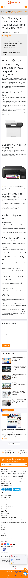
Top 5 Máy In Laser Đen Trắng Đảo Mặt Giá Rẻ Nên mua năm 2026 (18, 383)
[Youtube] (5, 538)
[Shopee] (2, 543)
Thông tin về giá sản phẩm (6, 495)
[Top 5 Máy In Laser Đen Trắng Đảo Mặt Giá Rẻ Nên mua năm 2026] (6, 386)
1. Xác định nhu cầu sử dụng (9, 38)
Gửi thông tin (6, 345)
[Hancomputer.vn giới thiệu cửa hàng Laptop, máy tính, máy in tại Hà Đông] (6, 360)
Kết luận (5, 54)
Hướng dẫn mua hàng (5, 513)
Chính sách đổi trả (4, 503)
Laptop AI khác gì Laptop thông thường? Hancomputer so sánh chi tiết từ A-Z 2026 (19, 375)
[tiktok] (14, 543)
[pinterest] (11, 538)
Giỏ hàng (3, 533)
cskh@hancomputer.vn (8, 485)
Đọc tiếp (4, 438)
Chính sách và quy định (5, 508)
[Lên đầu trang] (25, 566)
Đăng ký (2, 531)
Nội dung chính (7, 36)
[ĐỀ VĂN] (6, 403)
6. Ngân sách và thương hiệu (9, 50)
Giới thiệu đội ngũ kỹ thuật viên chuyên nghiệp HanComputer (13, 522)
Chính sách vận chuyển (6, 499)
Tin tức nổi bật (8, 353)
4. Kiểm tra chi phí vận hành (9, 45)
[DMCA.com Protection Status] (17, 489)
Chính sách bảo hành (5, 504)
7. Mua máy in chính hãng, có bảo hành (12, 52)
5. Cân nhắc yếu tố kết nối (9, 47)
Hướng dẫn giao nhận (5, 515)
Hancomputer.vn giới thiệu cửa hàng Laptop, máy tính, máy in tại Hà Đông (18, 358)
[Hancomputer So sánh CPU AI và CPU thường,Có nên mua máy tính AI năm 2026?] (6, 369)
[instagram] (14, 538)
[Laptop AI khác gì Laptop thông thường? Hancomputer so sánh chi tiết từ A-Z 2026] (6, 377)
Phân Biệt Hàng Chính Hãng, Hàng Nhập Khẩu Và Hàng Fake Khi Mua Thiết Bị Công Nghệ (18, 392)
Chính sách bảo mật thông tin (7, 506)
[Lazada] (5, 543)
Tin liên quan (8, 410)
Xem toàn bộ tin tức (13, 443)
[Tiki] (8, 543)
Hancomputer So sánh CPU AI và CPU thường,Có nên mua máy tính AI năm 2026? (19, 366)
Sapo (17, 573)
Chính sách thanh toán (5, 497)
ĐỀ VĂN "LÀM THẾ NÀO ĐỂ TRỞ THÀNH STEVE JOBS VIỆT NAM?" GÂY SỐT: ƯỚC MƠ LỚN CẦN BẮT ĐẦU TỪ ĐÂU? (19, 400)
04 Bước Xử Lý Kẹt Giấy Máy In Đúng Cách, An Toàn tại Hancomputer (14, 430)
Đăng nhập (3, 529)
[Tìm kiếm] (25, 7)
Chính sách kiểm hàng (5, 501)
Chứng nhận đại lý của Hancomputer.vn (9, 517)
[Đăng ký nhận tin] (26, 464)
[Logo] (14, 3)
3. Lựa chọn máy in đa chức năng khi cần (12, 43)
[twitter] (8, 538)
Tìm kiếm (3, 527)
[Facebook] (2, 538)
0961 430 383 (8, 483)
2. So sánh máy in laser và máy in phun (12, 41)
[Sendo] (11, 543)
